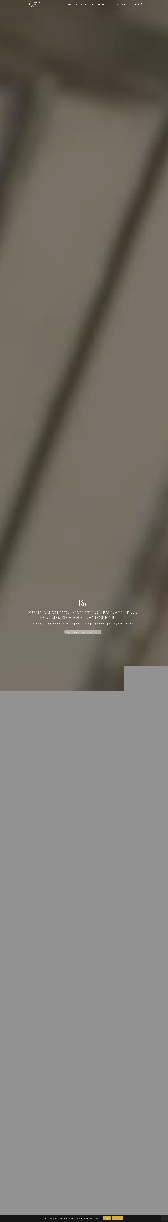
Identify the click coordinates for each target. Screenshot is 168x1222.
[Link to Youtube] (138, 4)
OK (107, 1218)
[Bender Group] (34, 4)
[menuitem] (73, 4)
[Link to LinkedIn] (135, 4)
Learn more (117, 1218)
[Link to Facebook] (141, 4)
